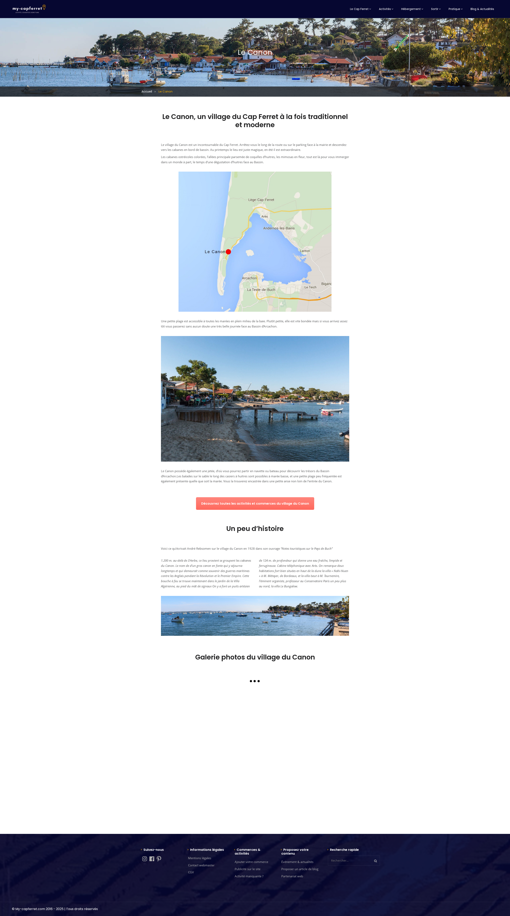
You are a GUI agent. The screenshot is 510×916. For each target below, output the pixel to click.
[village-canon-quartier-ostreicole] (317, 780)
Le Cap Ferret (359, 9)
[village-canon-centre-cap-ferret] (192, 780)
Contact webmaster (201, 865)
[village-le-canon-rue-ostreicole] (255, 780)
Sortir (434, 9)
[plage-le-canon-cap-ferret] (317, 717)
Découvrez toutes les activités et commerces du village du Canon (255, 503)
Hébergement (411, 9)
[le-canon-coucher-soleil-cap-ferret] (192, 717)
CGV (191, 872)
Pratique (454, 9)
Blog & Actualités (482, 9)
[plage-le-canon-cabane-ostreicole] (255, 717)
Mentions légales (199, 858)
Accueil (146, 91)
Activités (385, 9)
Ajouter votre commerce (251, 862)
